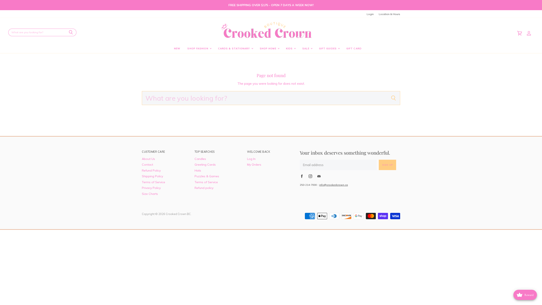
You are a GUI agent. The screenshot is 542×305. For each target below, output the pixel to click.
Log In (251, 159)
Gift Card (354, 48)
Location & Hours (389, 14)
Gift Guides (328, 48)
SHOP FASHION (198, 48)
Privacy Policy (151, 188)
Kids (290, 48)
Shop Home (268, 48)
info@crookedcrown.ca (333, 184)
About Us (148, 159)
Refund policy (204, 188)
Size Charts (150, 194)
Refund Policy (151, 170)
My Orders (254, 164)
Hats (198, 170)
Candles (200, 159)
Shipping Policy (152, 176)
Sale (306, 48)
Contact (147, 164)
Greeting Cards (205, 164)
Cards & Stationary (234, 48)
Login (370, 14)
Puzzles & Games (207, 176)
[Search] (70, 32)
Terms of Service (153, 182)
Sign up (387, 165)
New (177, 48)
